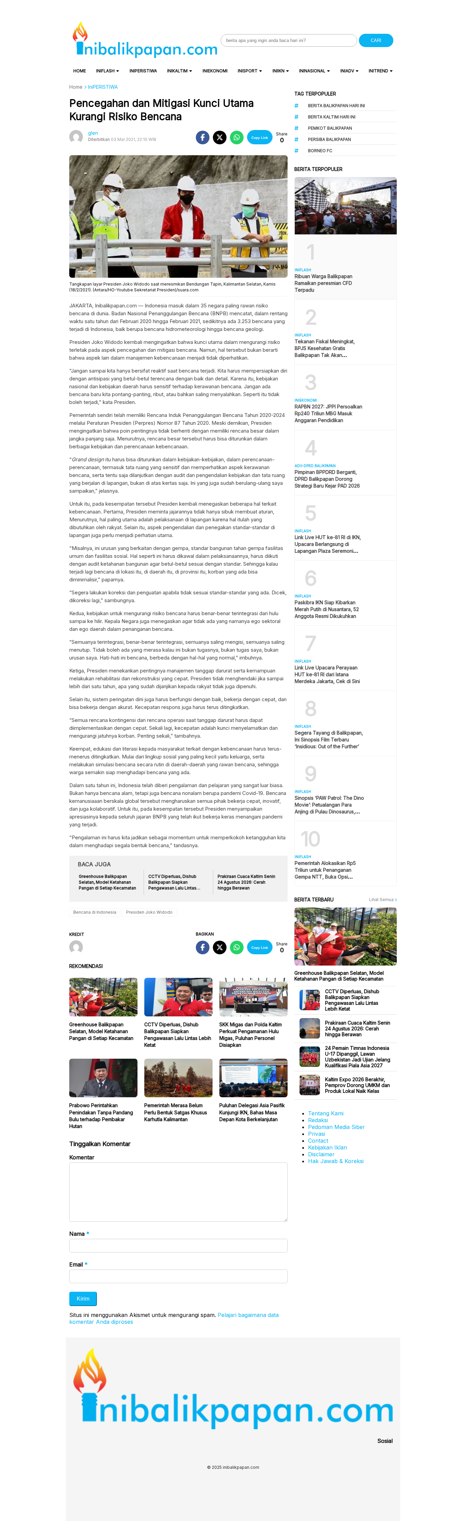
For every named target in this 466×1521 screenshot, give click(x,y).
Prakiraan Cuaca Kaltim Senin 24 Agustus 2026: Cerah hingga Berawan (357, 1028)
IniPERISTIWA (143, 70)
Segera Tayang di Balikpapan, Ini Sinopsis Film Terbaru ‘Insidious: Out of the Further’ (329, 739)
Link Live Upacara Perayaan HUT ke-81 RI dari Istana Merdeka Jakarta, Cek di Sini (327, 674)
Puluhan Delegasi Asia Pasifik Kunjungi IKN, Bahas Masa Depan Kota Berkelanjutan (252, 1112)
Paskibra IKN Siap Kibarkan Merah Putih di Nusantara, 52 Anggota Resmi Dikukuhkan (327, 609)
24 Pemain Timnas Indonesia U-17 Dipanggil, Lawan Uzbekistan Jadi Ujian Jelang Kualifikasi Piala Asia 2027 (357, 1056)
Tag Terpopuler (315, 94)
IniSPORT (248, 70)
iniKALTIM (177, 70)
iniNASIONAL (312, 70)
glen (93, 133)
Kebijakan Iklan (327, 1147)
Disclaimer (321, 1154)
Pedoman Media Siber (336, 1127)
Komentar (81, 1157)
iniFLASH (105, 70)
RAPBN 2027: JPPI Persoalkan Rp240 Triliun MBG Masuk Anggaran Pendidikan (328, 413)
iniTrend (378, 70)
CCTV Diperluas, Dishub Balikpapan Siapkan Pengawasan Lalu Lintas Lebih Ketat (352, 1000)
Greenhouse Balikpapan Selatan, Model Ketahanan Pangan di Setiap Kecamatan (101, 1031)
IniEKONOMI (215, 70)
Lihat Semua (382, 899)
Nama (79, 1233)
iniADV (347, 70)
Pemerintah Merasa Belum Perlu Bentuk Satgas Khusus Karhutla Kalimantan (175, 1112)
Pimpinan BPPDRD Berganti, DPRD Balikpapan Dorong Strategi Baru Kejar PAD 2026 (327, 479)
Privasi (316, 1133)
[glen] (78, 947)
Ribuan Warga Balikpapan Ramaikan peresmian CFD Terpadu (323, 283)
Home (79, 70)
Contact (318, 1140)
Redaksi (318, 1120)
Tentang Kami (326, 1113)
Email (78, 1264)
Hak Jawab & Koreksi (336, 1161)
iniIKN (279, 70)
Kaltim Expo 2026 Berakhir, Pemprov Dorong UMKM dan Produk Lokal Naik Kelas (357, 1085)
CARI (376, 40)
